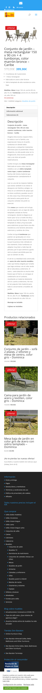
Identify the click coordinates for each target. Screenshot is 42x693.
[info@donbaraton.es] (21, 3)
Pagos (8, 483)
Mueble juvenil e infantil (17, 579)
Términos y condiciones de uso (17, 490)
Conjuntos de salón (16, 547)
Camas (8, 534)
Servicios (9, 602)
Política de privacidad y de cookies (18, 493)
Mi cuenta (20, 7)
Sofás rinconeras (12, 518)
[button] (34, 28)
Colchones (9, 538)
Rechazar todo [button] (28, 684)
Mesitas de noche (15, 582)
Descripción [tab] (10, 107)
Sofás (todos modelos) (13, 515)
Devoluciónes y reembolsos (15, 487)
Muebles (9, 544)
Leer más (6, 681)
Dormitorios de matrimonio (18, 553)
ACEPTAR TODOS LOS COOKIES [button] (16, 688)
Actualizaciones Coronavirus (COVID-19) (20, 612)
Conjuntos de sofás (12, 531)
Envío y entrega (11, 480)
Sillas (11, 576)
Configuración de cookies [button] (12, 684)
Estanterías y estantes (17, 586)
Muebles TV (13, 550)
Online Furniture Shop (14, 634)
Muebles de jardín (28, 101)
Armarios (12, 569)
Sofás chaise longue (13, 521)
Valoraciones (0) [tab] (12, 115)
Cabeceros (9, 541)
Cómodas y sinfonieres (17, 572)
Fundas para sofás (12, 599)
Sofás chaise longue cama (15, 528)
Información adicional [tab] (14, 111)
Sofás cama (10, 525)
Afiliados (9, 496)
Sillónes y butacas (12, 592)
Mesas (11, 562)
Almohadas (10, 595)
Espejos (11, 589)
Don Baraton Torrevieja (14, 653)
